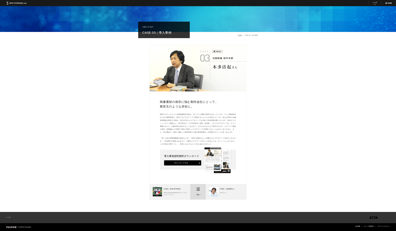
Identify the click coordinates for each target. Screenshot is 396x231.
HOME (240, 35)
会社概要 (357, 226)
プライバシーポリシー (383, 226)
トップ (375, 3)
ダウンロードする (181, 163)
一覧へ (198, 195)
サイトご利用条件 (369, 226)
